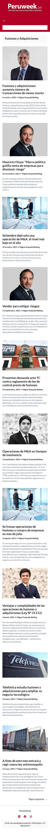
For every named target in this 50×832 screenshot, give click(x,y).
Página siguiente (38, 799)
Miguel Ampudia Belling (28, 97)
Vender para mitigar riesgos (20, 306)
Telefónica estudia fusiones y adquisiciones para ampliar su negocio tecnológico (22, 691)
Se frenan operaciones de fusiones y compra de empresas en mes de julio (23, 530)
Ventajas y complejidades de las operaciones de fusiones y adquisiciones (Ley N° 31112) (23, 609)
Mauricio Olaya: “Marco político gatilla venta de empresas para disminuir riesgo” (24, 165)
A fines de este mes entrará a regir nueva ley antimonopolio (22, 762)
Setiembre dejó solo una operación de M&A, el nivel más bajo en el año (23, 239)
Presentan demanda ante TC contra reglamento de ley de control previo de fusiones (21, 381)
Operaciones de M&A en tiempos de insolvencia (24, 453)
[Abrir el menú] (3, 20)
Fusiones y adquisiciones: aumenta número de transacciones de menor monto (23, 89)
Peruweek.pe (25, 811)
